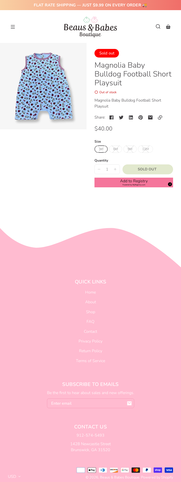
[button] (158, 26)
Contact (90, 331)
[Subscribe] (129, 403)
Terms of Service (90, 360)
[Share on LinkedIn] (131, 117)
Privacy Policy (90, 341)
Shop (90, 312)
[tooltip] (170, 184)
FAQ (90, 321)
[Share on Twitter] (121, 117)
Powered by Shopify (157, 477)
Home (90, 292)
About (90, 302)
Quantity (101, 160)
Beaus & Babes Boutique (119, 477)
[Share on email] (150, 117)
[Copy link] (160, 117)
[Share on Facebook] (111, 117)
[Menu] (13, 26)
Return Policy (90, 351)
